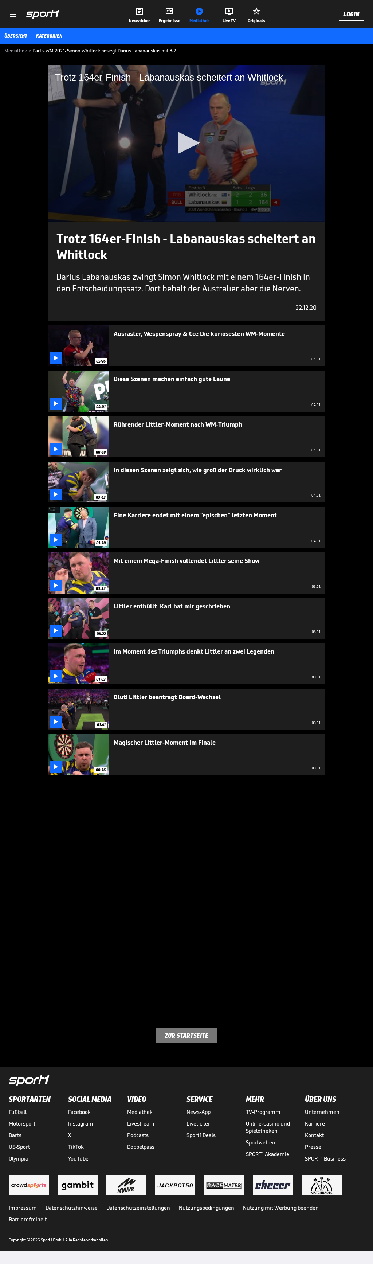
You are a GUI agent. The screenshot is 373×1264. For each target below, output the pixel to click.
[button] (186, 143)
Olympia (18, 1158)
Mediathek (140, 1111)
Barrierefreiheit (28, 1219)
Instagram (80, 1123)
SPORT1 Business (325, 1158)
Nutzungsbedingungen (206, 1207)
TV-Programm (263, 1111)
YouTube (78, 1158)
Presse (313, 1146)
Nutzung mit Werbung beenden (281, 1207)
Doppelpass (140, 1146)
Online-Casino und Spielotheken (268, 1127)
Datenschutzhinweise (72, 1207)
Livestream (140, 1123)
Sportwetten (260, 1142)
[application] (186, 143)
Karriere (315, 1123)
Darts (15, 1135)
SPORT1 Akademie (267, 1154)
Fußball (18, 1111)
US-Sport (19, 1146)
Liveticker (198, 1123)
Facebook (79, 1111)
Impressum (23, 1207)
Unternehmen (322, 1111)
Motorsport (22, 1123)
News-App (198, 1111)
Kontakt (314, 1135)
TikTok (76, 1146)
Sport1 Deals (201, 1135)
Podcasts (138, 1135)
